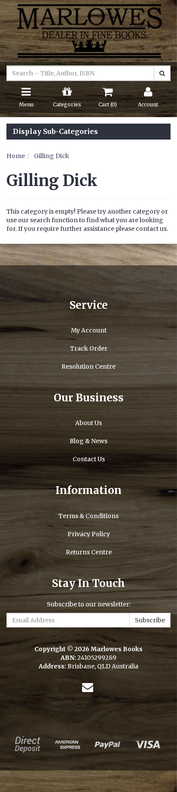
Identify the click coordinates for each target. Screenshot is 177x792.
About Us (88, 423)
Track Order (88, 348)
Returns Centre (89, 552)
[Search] (162, 73)
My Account (89, 330)
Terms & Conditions (88, 516)
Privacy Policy (88, 534)
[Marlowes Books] (88, 30)
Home (15, 156)
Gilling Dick (51, 156)
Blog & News (88, 441)
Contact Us (89, 459)
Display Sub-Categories (55, 132)
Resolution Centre (88, 366)
